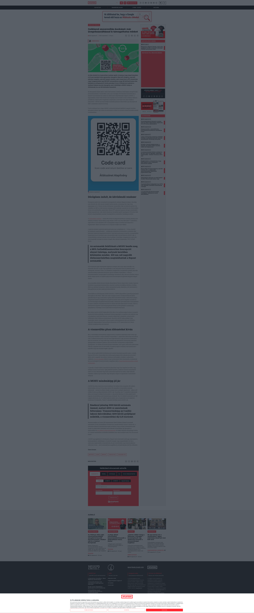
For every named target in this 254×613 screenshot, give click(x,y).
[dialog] (127, 603)
